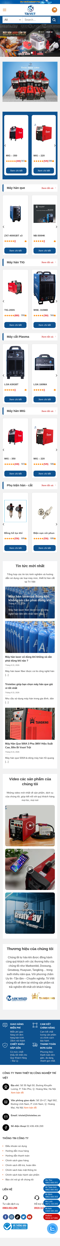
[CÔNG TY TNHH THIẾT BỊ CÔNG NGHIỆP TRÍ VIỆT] (30, 10)
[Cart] (54, 10)
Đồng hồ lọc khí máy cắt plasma (13, 533)
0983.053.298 (9, 1208)
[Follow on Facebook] (5, 1217)
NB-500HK (39, 235)
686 (23, 538)
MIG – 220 (39, 155)
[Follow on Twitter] (23, 1217)
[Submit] (54, 19)
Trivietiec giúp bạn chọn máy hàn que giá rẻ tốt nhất (29, 686)
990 (23, 315)
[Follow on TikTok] (17, 1217)
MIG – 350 (11, 155)
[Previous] (5, 145)
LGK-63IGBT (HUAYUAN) (11, 384)
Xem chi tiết (16, 170)
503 (23, 161)
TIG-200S (9, 310)
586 (50, 161)
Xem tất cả (47, 188)
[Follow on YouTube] (29, 1217)
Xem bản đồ (17, 1092)
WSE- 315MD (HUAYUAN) (41, 310)
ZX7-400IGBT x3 (13, 235)
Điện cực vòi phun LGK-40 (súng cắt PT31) (44, 533)
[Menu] (4, 10)
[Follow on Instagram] (11, 1217)
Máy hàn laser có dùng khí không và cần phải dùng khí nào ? (29, 600)
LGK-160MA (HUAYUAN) (40, 384)
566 (52, 315)
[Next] (54, 145)
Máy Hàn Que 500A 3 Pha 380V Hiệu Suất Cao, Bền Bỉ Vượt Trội (29, 745)
